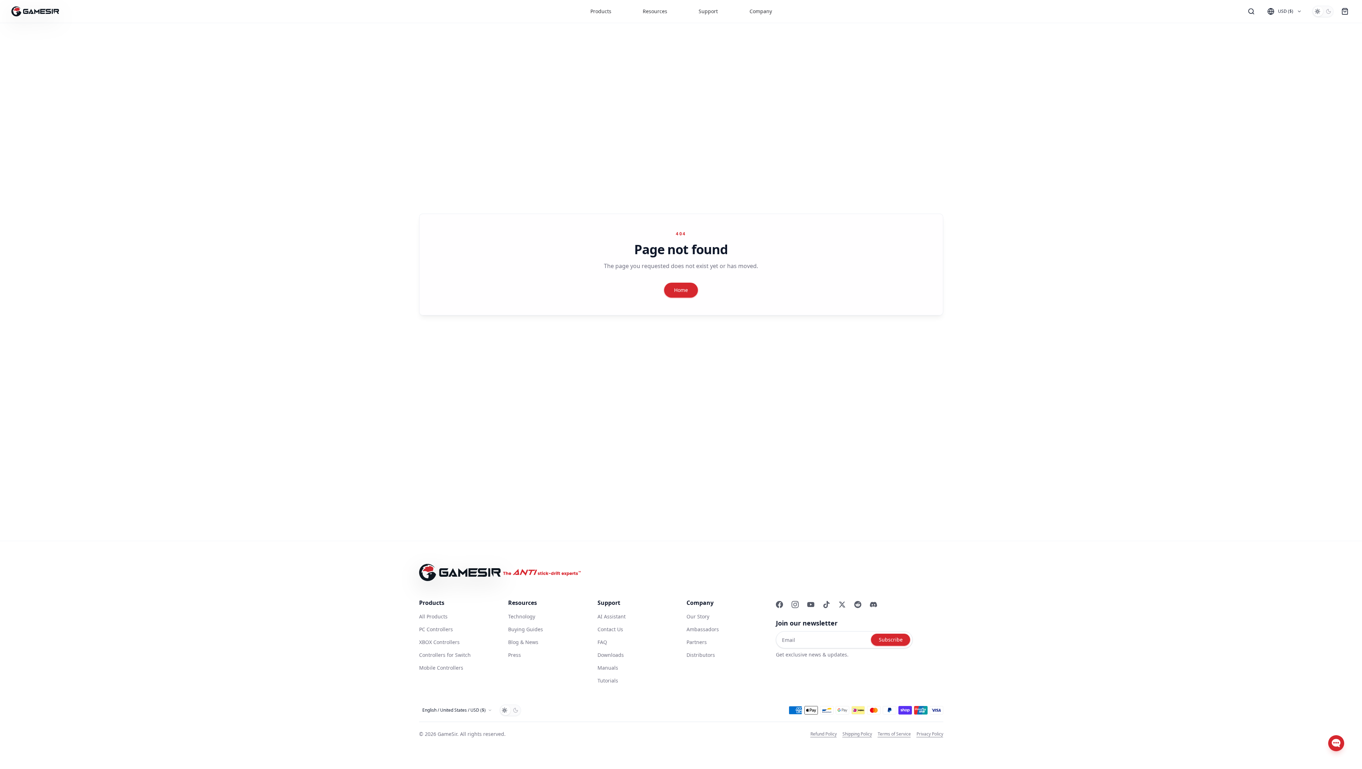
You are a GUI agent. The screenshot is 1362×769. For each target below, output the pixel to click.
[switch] (1323, 11)
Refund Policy (823, 734)
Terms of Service (894, 734)
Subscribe (891, 639)
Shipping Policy (857, 734)
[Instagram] (795, 604)
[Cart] (1345, 11)
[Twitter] (842, 604)
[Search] (1251, 11)
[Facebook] (779, 604)
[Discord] (873, 604)
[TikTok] (826, 604)
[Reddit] (857, 604)
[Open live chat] (1336, 743)
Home (681, 290)
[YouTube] (810, 604)
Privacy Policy (930, 734)
